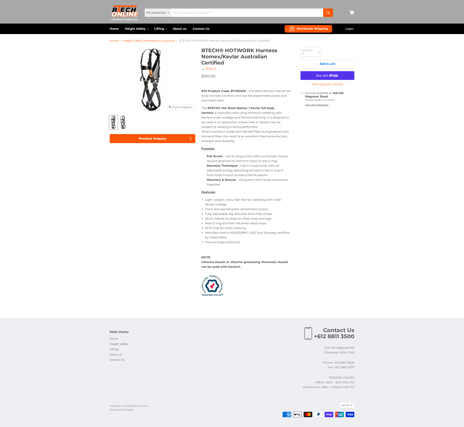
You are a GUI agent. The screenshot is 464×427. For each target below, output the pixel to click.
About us (180, 28)
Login (349, 28)
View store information (316, 105)
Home (114, 28)
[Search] (328, 13)
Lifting (159, 28)
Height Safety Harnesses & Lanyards (149, 40)
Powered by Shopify (121, 409)
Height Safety (136, 28)
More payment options (327, 84)
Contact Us (201, 28)
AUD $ (345, 405)
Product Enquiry (152, 139)
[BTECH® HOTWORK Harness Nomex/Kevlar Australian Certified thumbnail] (113, 122)
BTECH (211, 68)
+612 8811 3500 (334, 336)
